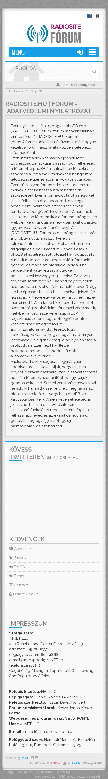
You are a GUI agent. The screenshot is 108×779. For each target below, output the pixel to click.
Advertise (22, 548)
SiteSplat (76, 763)
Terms (18, 576)
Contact (20, 585)
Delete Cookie (25, 594)
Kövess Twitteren (43, 453)
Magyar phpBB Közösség (51, 772)
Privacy (19, 557)
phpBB (25, 758)
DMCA (19, 567)
